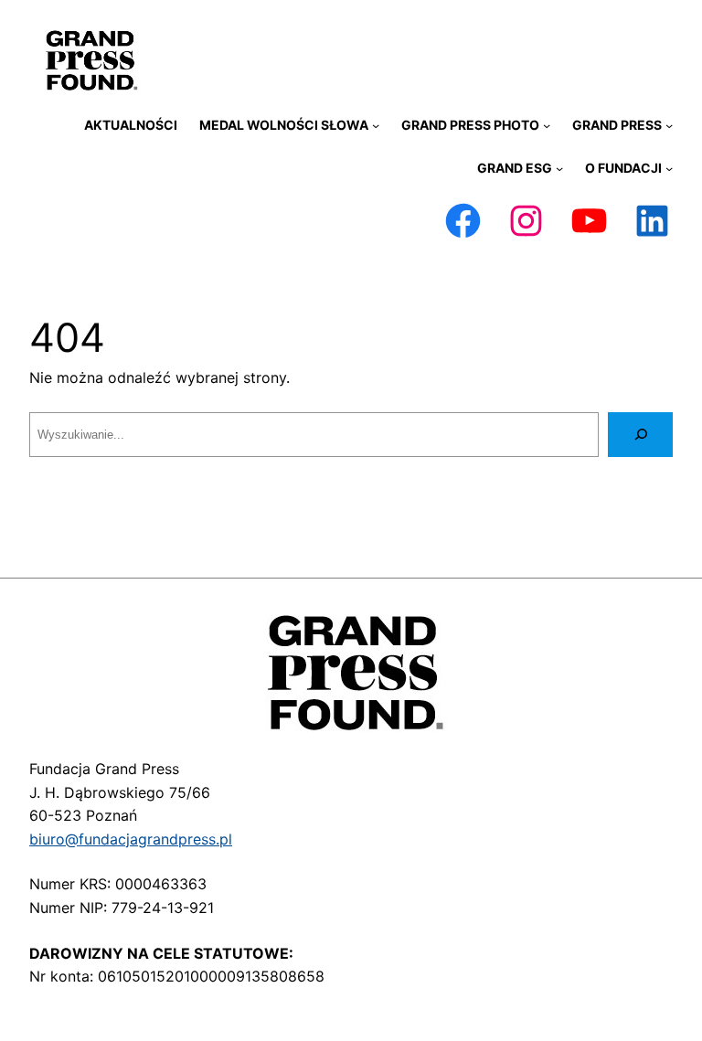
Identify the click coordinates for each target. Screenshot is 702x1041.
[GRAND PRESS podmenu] (669, 125)
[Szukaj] (640, 434)
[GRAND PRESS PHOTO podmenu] (546, 125)
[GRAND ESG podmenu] (559, 168)
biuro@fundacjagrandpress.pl (130, 839)
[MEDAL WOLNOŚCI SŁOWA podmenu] (375, 125)
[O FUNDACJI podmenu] (669, 168)
